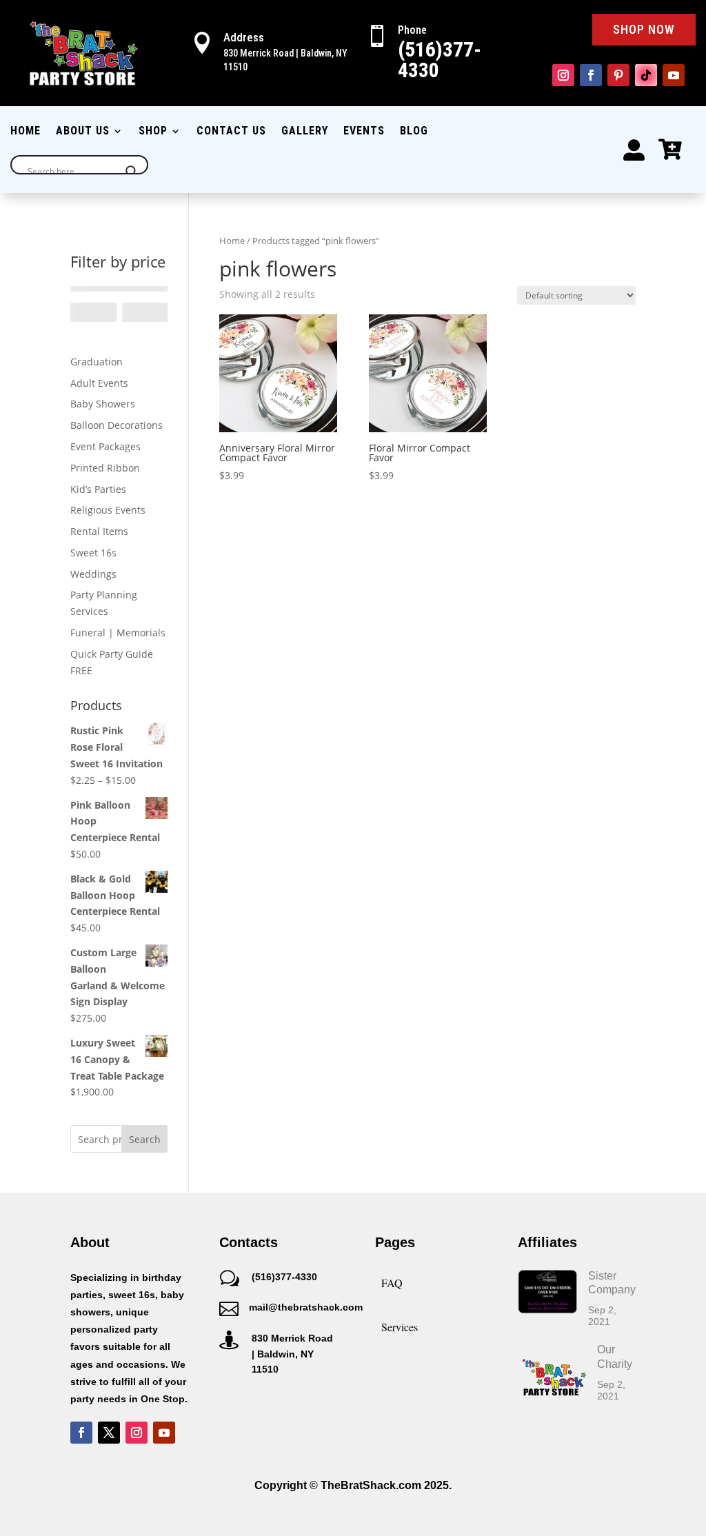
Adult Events (99, 383)
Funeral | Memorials (117, 632)
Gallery (304, 131)
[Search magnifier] (131, 171)
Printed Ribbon (105, 467)
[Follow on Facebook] (591, 75)
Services (399, 1327)
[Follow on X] (109, 1433)
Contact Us (231, 131)
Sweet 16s (93, 552)
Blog (414, 131)
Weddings (93, 573)
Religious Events (107, 509)
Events (364, 131)
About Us (83, 131)
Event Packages (105, 446)
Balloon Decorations (116, 425)
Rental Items (99, 531)
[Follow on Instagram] (563, 75)
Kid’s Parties (98, 489)
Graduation (96, 361)
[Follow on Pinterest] (618, 75)
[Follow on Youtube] (674, 75)
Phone (412, 30)
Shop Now (644, 29)
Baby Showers (102, 403)
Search (145, 1139)
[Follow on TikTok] (646, 75)
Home (25, 131)
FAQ (392, 1282)
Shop (153, 131)
